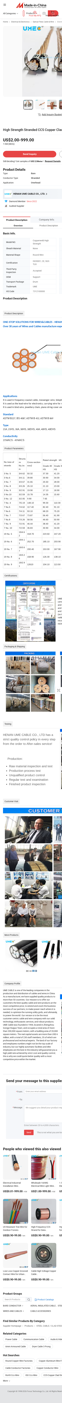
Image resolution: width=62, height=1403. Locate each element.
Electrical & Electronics (20, 21)
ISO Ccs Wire (31, 1375)
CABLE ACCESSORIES (40, 1311)
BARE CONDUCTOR (12, 1305)
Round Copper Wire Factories (19, 1360)
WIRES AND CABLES (12, 1311)
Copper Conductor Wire (47, 1368)
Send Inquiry (30, 154)
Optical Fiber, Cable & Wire (43, 21)
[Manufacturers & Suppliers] (31, 5)
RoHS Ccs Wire (12, 1375)
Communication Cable (33, 1339)
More (5, 1380)
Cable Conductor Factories (17, 1368)
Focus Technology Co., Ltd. (38, 1391)
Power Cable (11, 1339)
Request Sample (53, 161)
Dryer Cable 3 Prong (41, 1346)
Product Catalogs (45, 1299)
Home (5, 21)
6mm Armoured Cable (15, 1346)
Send (28, 1132)
